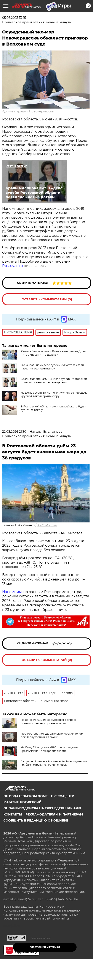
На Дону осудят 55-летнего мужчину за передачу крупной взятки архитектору (54, 394)
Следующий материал (45, 947)
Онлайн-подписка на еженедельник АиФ (42, 808)
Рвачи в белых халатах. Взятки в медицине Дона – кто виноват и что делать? (53, 353)
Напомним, (12, 592)
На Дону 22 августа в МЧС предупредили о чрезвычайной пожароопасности (50, 749)
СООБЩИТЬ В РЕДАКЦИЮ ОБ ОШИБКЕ (35, 820)
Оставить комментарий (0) (47, 299)
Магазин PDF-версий (22, 802)
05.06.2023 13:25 (14, 18)
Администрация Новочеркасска (28, 111)
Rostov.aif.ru (12, 266)
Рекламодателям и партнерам (54, 814)
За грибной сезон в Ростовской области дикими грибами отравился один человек (54, 763)
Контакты (12, 814)
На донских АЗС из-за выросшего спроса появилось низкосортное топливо (49, 721)
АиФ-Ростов (47, 525)
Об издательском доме (25, 796)
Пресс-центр (62, 796)
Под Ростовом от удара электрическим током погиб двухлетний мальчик (52, 735)
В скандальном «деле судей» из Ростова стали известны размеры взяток (52, 366)
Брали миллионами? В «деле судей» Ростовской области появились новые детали (54, 380)
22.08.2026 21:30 (14, 432)
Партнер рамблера (40, 938)
